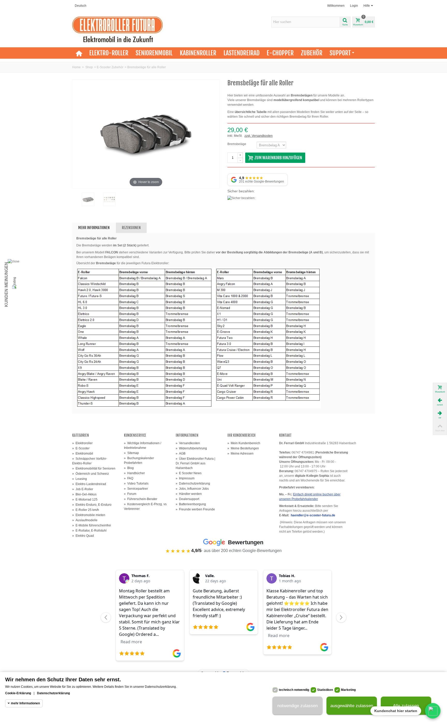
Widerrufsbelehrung (191, 448)
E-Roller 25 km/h (85, 510)
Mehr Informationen (94, 227)
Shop (89, 67)
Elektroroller (82, 443)
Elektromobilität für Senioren (93, 468)
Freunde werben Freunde (195, 509)
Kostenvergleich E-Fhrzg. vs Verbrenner (145, 506)
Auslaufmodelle (85, 520)
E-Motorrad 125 (85, 499)
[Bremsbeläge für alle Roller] (88, 199)
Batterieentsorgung (191, 504)
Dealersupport (187, 499)
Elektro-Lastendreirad (89, 484)
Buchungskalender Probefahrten (139, 460)
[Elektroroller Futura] (117, 29)
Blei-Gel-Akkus (84, 494)
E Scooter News (189, 473)
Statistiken (325, 690)
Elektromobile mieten (88, 515)
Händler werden (189, 494)
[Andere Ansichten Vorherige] (74, 203)
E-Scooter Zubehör (110, 67)
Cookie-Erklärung (18, 693)
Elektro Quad (83, 536)
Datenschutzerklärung (193, 483)
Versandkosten (188, 443)
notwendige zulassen (297, 705)
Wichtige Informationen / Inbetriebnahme (142, 445)
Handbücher (134, 473)
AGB (180, 453)
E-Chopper (280, 53)
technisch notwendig (294, 690)
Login (354, 5)
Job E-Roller (82, 489)
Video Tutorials (136, 483)
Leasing (79, 479)
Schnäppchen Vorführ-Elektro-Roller (89, 461)
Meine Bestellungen (243, 448)
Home (76, 67)
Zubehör (311, 53)
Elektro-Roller (108, 53)
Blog (129, 468)
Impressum (185, 478)
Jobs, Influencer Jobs (192, 488)
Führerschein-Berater (140, 499)
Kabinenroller (198, 53)
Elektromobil (82, 453)
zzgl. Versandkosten (258, 136)
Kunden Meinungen (6, 284)
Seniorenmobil (154, 53)
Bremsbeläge (237, 144)
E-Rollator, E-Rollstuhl (89, 530)
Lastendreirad (241, 53)
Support (340, 53)
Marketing (348, 690)
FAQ (128, 478)
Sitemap (131, 453)
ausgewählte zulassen (351, 705)
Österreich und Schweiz (90, 473)
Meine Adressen (240, 453)
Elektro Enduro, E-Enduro (91, 505)
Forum (130, 494)
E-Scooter (81, 448)
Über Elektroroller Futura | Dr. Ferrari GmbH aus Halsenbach (195, 463)
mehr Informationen (25, 703)
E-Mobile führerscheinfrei (91, 525)
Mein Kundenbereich (243, 443)
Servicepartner (136, 488)
